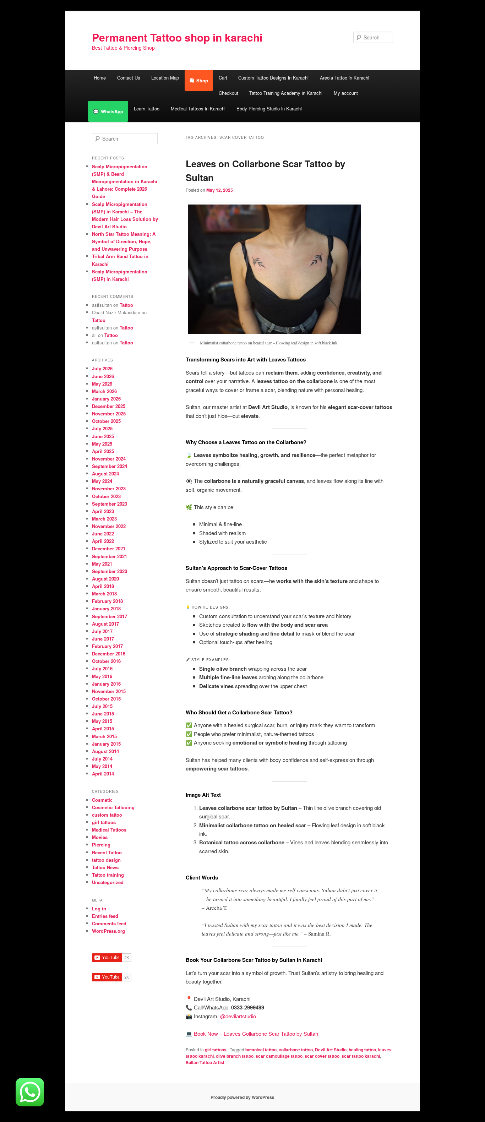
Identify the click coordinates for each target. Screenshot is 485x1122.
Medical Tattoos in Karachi (198, 108)
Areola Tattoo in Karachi (344, 77)
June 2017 (103, 638)
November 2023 (109, 488)
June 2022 (103, 533)
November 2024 (109, 458)
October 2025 (106, 421)
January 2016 (106, 683)
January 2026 (106, 398)
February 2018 (107, 601)
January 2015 (106, 743)
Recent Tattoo (107, 852)
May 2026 (102, 383)
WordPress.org (108, 930)
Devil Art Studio (331, 1049)
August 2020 (105, 578)
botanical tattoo (261, 1049)
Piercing (101, 844)
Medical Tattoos (109, 829)
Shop (202, 80)
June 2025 (103, 436)
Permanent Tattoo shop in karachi (177, 37)
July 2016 (102, 668)
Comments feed (109, 923)
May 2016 (102, 676)
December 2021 (108, 548)
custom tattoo (107, 814)
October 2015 (106, 698)
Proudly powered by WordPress (242, 1097)
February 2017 (107, 646)
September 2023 (109, 503)
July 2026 (102, 368)
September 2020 (109, 571)
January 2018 (106, 608)
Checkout (228, 92)
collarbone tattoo (296, 1049)
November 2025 (109, 413)
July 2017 (102, 631)
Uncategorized (108, 882)
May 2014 (102, 766)
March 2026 (104, 391)
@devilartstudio (238, 1016)
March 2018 (104, 593)
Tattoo (126, 304)
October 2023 (106, 496)
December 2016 (108, 653)
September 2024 (109, 466)
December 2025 (108, 406)
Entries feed (105, 916)
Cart (223, 77)
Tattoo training (108, 874)
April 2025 (103, 451)
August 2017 (105, 623)
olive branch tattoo (235, 1056)
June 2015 (103, 713)
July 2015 (102, 706)
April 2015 (103, 728)
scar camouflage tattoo (279, 1056)
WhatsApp (112, 111)
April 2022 (103, 541)
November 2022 (109, 526)
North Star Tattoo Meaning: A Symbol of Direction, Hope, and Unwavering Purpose (124, 241)
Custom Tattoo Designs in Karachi (273, 77)
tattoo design (106, 859)
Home (100, 77)
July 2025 (102, 428)
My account (346, 92)
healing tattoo (362, 1049)
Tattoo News (105, 867)
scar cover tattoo (322, 1056)
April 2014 (103, 773)
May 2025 (102, 443)
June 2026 (103, 376)
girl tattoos (216, 1049)
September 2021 (109, 556)
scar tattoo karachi (361, 1056)
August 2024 (105, 473)
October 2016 (106, 661)
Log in (99, 908)
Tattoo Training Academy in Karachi (285, 92)
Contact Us (128, 77)
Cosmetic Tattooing (113, 807)
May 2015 (102, 721)
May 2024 (102, 481)
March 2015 (104, 736)
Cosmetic (102, 799)
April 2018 (103, 586)
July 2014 (102, 758)
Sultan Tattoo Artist (205, 1062)
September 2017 (109, 616)
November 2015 (109, 691)
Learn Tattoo (146, 108)
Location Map (165, 77)
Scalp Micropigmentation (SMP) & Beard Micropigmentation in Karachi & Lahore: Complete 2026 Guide (124, 181)
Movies (100, 837)
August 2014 (105, 751)
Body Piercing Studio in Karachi (269, 108)
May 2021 (102, 563)
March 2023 (104, 518)
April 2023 (103, 511)
